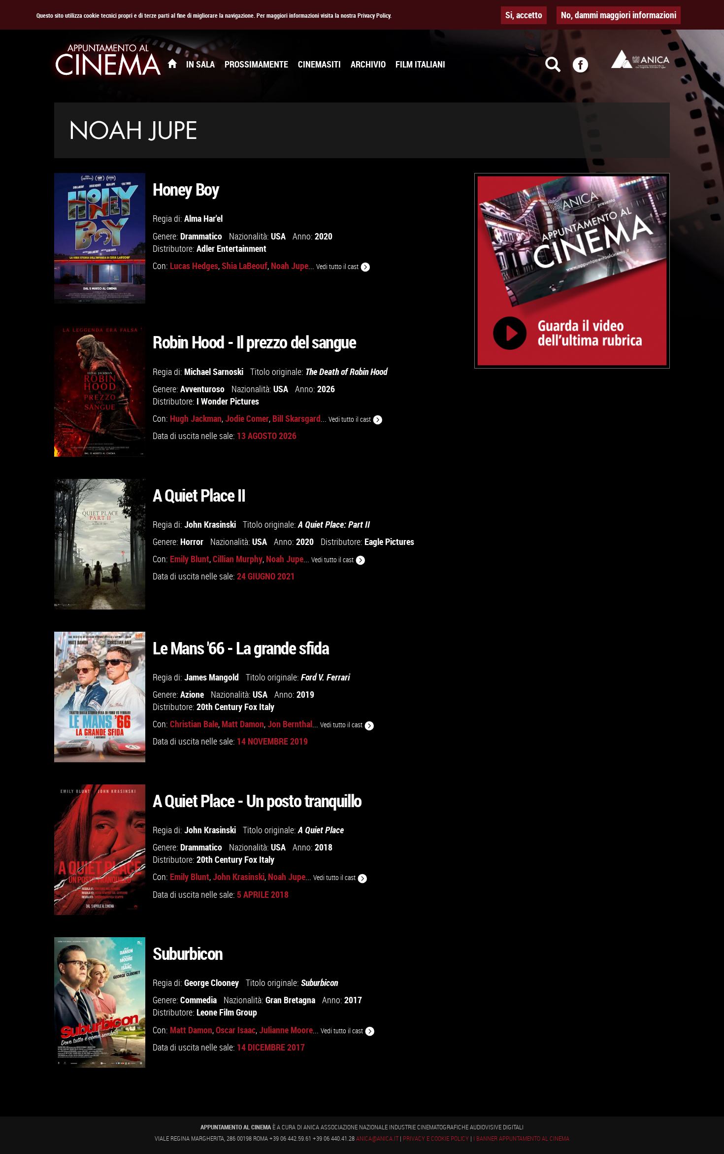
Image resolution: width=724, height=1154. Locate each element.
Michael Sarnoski (213, 371)
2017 (353, 1000)
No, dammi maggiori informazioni (618, 15)
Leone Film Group (227, 1012)
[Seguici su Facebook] (586, 69)
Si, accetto (523, 15)
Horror (191, 541)
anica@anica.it (377, 1138)
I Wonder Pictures (228, 401)
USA (278, 236)
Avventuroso (202, 389)
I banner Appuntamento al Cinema (521, 1138)
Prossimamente (256, 64)
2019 (305, 694)
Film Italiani (420, 64)
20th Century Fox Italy (235, 707)
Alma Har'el (203, 218)
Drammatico (201, 236)
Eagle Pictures (389, 541)
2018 (323, 847)
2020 (323, 236)
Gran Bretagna (290, 1000)
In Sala (200, 64)
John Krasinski (210, 524)
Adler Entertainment (231, 248)
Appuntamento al (108, 62)
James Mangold (211, 677)
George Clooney (211, 982)
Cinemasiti (319, 64)
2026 (326, 389)
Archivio (368, 64)
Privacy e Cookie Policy (436, 1138)
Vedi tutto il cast (338, 266)
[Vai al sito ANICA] (640, 58)
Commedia (198, 1000)
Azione (192, 694)
